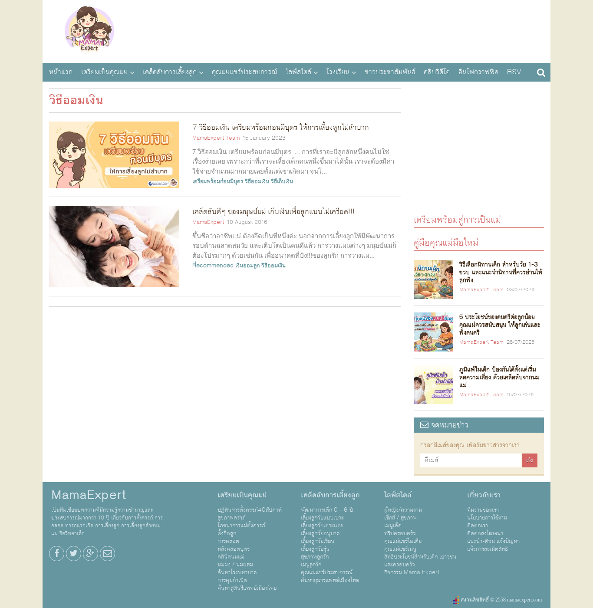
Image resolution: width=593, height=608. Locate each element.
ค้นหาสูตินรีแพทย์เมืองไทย (247, 588)
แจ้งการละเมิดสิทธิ (487, 549)
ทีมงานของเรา (483, 510)
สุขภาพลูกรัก (315, 557)
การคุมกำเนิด (232, 580)
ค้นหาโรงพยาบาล (237, 572)
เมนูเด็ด (393, 525)
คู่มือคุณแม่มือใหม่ (446, 242)
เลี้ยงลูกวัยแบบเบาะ (322, 518)
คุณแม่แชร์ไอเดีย (403, 541)
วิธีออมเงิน (257, 181)
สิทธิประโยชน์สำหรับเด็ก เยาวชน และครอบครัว (420, 561)
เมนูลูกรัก (311, 565)
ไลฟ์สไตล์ (298, 72)
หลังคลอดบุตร (233, 549)
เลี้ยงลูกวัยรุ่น (315, 549)
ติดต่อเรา (477, 525)
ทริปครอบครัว (400, 533)
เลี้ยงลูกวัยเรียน (317, 541)
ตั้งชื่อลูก (226, 533)
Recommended (213, 265)
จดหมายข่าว (448, 425)
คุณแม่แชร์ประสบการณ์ (244, 72)
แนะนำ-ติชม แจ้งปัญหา (493, 541)
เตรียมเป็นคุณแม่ (104, 72)
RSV (514, 72)
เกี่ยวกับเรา (484, 495)
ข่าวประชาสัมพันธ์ (390, 72)
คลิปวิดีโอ (437, 72)
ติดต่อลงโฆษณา (485, 533)
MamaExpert (89, 30)
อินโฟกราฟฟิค (478, 72)
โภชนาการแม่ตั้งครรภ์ (241, 525)
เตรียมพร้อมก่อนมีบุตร (217, 181)
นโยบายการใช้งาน (487, 518)
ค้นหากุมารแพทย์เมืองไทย (330, 580)
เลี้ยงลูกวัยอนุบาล (320, 533)
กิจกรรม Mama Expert (412, 572)
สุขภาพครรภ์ (231, 518)
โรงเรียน (337, 72)
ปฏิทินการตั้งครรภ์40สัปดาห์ (249, 510)
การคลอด (228, 541)
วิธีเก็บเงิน (282, 181)
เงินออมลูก (247, 265)
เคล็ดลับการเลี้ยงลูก (170, 72)
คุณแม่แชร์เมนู (400, 549)
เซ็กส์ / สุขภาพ (400, 518)
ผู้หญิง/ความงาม (403, 510)
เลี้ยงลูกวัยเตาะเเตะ (322, 525)
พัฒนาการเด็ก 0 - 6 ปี (327, 510)
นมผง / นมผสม (235, 565)
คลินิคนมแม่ (230, 557)
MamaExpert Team (216, 138)
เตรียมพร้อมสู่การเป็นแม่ (457, 219)
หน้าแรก (60, 72)
